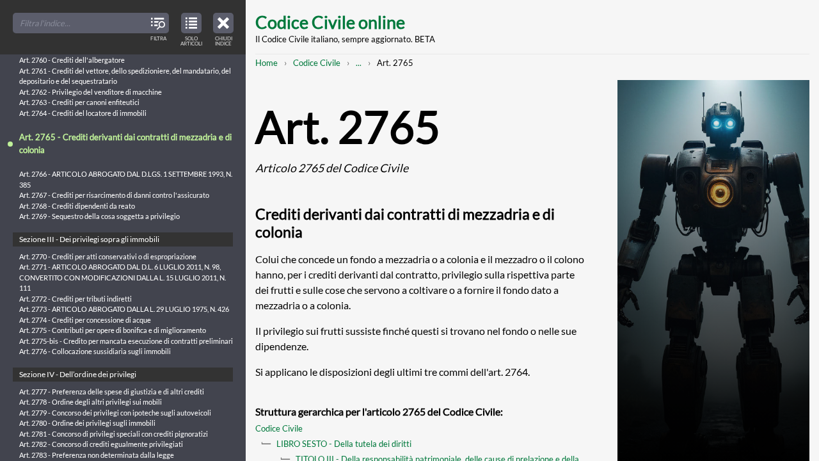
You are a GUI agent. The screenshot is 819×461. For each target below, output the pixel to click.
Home (266, 63)
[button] (223, 27)
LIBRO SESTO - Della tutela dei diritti (343, 444)
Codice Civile (316, 63)
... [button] (359, 63)
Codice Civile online (330, 22)
